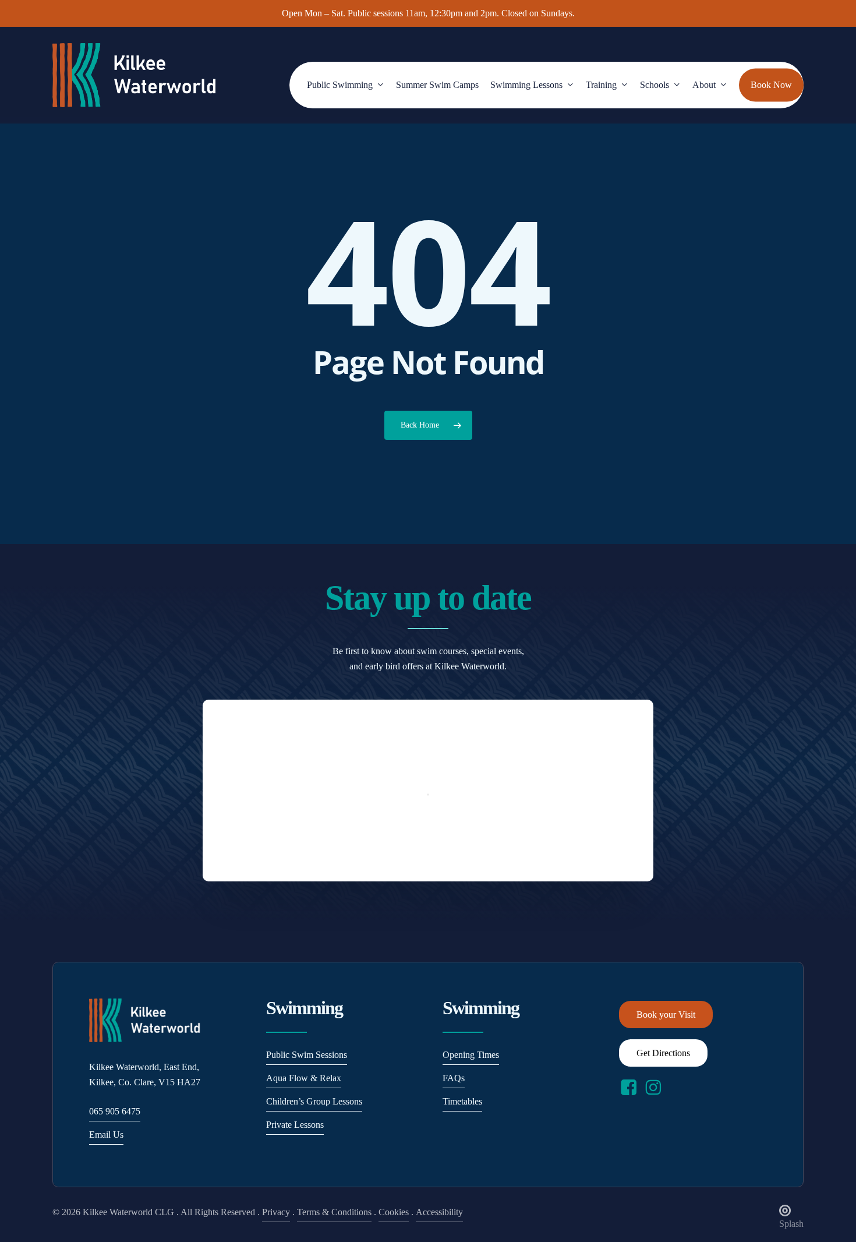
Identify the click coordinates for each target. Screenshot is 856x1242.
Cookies (394, 1212)
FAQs (454, 1078)
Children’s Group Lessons (314, 1101)
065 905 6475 (114, 1111)
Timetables (462, 1101)
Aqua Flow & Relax (303, 1078)
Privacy (276, 1212)
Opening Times (471, 1055)
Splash (791, 1224)
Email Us (106, 1134)
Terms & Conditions (334, 1212)
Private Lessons (295, 1125)
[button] (665, 1014)
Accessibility (439, 1212)
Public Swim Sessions (306, 1055)
